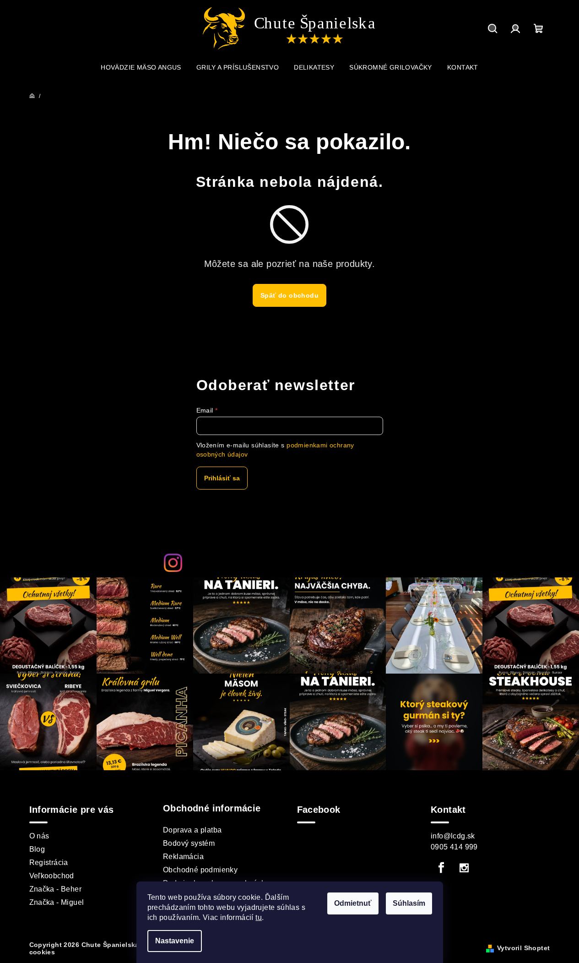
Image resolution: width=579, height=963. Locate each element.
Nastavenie (174, 941)
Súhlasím (409, 903)
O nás (39, 836)
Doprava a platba (192, 830)
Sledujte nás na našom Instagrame (302, 562)
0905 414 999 (454, 847)
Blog (37, 849)
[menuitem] (141, 67)
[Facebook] (441, 867)
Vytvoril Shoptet (523, 948)
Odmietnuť (353, 903)
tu (258, 917)
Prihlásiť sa (222, 478)
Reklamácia (183, 856)
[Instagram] (464, 867)
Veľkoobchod (51, 876)
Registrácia (48, 862)
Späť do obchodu (289, 295)
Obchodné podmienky (200, 870)
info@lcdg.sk (453, 836)
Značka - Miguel (56, 902)
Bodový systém (189, 843)
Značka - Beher (55, 889)
